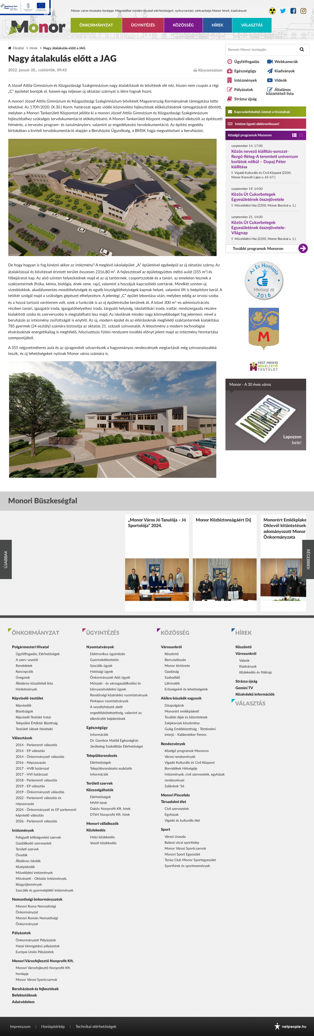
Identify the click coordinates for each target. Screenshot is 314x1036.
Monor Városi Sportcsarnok (36, 980)
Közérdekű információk (255, 694)
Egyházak (172, 814)
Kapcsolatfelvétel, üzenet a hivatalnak (261, 112)
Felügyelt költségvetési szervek (38, 837)
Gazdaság (172, 671)
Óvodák (21, 855)
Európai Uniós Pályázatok (35, 952)
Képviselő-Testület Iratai (33, 717)
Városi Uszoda (175, 837)
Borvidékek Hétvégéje (181, 768)
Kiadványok (285, 71)
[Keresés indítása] (301, 49)
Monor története (177, 666)
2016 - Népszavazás (31, 762)
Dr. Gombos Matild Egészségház (114, 740)
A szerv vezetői (27, 660)
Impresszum (20, 1027)
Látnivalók (172, 683)
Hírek (217, 25)
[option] (157, 563)
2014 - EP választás (30, 751)
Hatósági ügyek (101, 671)
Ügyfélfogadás (246, 62)
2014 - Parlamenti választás (36, 745)
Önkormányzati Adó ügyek (110, 677)
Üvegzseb (23, 677)
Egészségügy (245, 71)
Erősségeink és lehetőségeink (186, 689)
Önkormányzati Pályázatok (36, 940)
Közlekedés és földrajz (255, 672)
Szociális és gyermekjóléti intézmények (44, 890)
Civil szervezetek (177, 809)
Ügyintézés (143, 25)
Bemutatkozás (175, 660)
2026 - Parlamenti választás (36, 821)
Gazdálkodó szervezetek (34, 843)
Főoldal (18, 48)
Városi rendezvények (180, 757)
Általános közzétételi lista (280, 92)
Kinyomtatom (209, 70)
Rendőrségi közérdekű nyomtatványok (119, 695)
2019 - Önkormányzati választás (40, 792)
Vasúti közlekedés (103, 843)
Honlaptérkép (53, 1027)
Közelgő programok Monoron (250, 135)
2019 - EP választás (30, 786)
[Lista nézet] (294, 135)
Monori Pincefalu (175, 795)
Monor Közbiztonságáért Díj (223, 520)
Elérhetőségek (100, 762)
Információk (99, 735)
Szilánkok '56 (174, 786)
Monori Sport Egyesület (182, 854)
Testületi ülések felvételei (34, 729)
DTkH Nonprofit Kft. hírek (110, 814)
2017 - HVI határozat (32, 774)
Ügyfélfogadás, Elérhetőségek (38, 654)
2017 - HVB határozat (32, 768)
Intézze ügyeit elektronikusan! (256, 124)
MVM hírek (98, 803)
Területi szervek (27, 849)
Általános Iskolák (28, 861)
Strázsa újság (245, 99)
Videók (281, 80)
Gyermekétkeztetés (104, 660)
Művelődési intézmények (34, 873)
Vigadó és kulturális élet (182, 820)
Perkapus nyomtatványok (109, 701)
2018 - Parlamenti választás (36, 780)
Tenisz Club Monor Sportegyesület (190, 860)
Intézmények (245, 80)
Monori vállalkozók (102, 824)
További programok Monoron (258, 249)
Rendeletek (24, 666)
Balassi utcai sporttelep (182, 842)
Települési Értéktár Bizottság (37, 723)
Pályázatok (243, 90)
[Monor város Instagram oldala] (303, 11)
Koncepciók (24, 671)
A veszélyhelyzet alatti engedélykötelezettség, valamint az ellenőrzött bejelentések (116, 713)
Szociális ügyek (101, 666)
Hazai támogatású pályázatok (38, 946)
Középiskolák (25, 867)
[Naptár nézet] (301, 135)
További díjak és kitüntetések (186, 717)
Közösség (183, 25)
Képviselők (23, 705)
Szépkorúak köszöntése (182, 723)
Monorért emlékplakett (182, 711)
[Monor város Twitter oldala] (283, 11)
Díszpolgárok (174, 705)
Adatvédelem (23, 1002)
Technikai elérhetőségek (96, 1027)
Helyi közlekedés (102, 837)
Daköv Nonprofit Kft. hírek (110, 809)
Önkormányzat (96, 25)
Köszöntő (172, 654)
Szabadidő (172, 677)
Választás (252, 25)
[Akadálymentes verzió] (272, 11)
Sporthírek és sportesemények (187, 866)
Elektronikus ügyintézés (107, 654)
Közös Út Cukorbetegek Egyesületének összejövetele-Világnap (258, 227)
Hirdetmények (26, 689)
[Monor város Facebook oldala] (293, 11)
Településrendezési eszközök (111, 768)
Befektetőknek (24, 995)
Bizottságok (24, 711)
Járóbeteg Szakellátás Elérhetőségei (116, 746)
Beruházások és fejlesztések (35, 989)
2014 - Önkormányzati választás (40, 757)
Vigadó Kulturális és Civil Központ (190, 762)
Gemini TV (244, 688)
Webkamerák (286, 62)
